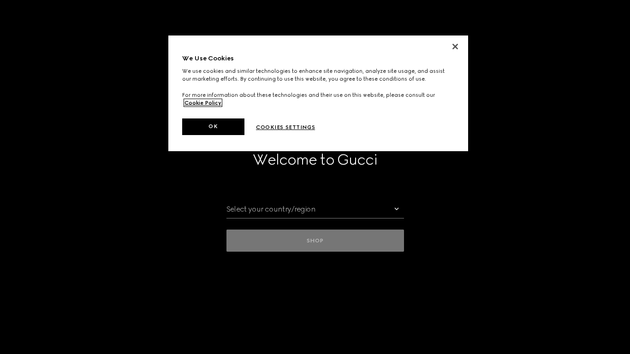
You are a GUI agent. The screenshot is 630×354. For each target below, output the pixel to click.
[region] (318, 93)
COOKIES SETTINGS (285, 127)
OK (213, 126)
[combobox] (315, 209)
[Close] (455, 46)
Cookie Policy (202, 103)
